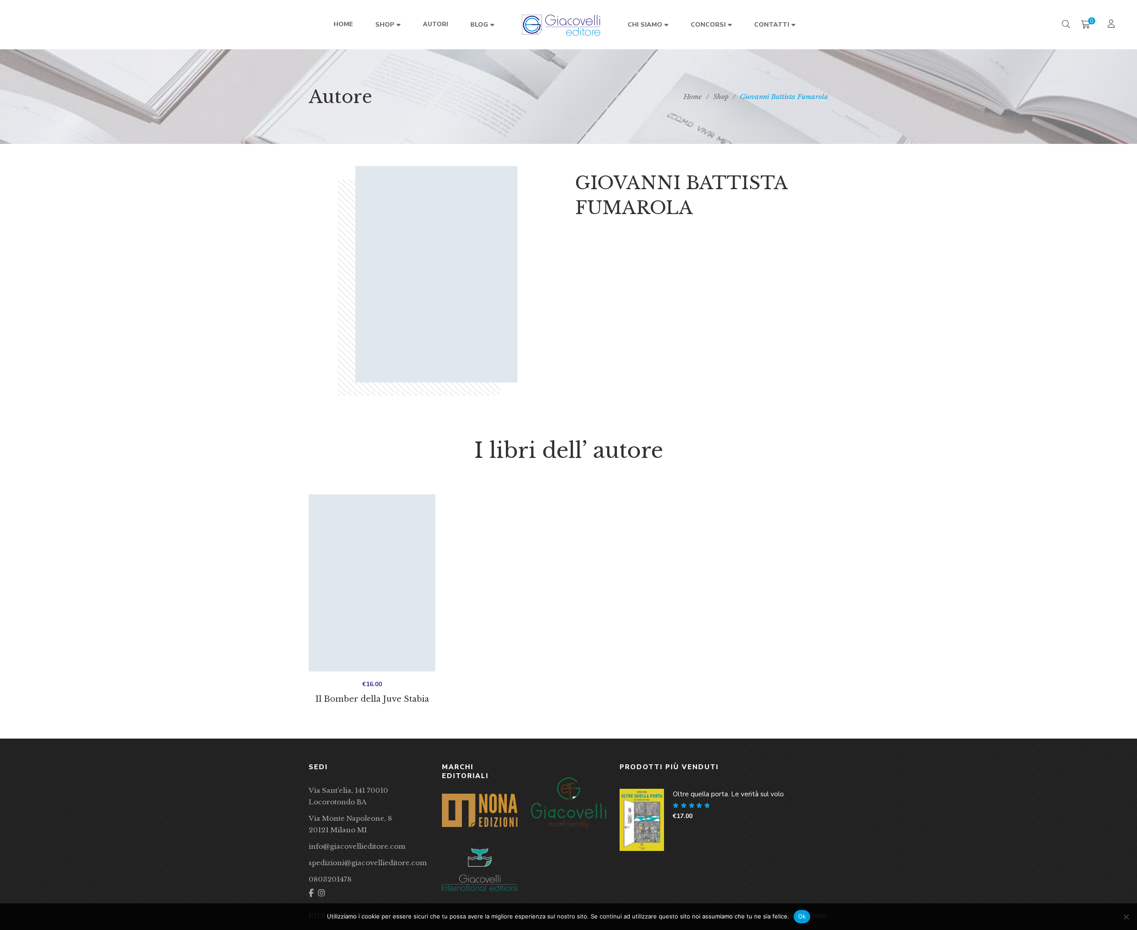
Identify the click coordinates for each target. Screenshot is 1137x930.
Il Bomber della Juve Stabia (372, 699)
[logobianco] (479, 869)
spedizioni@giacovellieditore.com (368, 862)
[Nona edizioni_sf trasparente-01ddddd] (479, 810)
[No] (1125, 916)
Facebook (311, 893)
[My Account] (1112, 24)
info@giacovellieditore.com (357, 846)
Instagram (321, 893)
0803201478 (330, 879)
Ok (802, 916)
